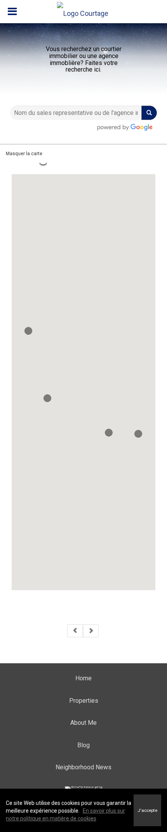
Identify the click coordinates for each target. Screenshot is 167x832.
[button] (138, 434)
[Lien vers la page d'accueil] (83, 11)
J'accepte (147, 810)
